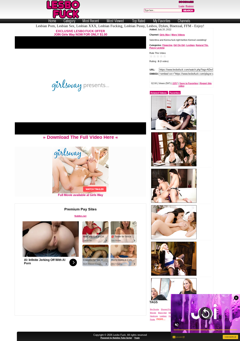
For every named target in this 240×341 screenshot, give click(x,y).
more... (160, 319)
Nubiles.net (80, 216)
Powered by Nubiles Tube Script (116, 338)
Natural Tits (202, 45)
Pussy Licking (156, 48)
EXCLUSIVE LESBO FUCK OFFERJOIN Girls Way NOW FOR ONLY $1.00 (80, 33)
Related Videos (159, 93)
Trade (137, 338)
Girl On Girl (179, 45)
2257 (175, 83)
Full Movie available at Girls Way (80, 195)
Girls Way (165, 34)
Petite (152, 319)
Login (181, 6)
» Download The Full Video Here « (80, 137)
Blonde (153, 313)
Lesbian (190, 45)
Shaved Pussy (167, 309)
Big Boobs (154, 309)
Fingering (167, 45)
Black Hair (162, 313)
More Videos (178, 34)
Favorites (175, 93)
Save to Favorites (188, 83)
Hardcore (154, 316)
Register (190, 6)
